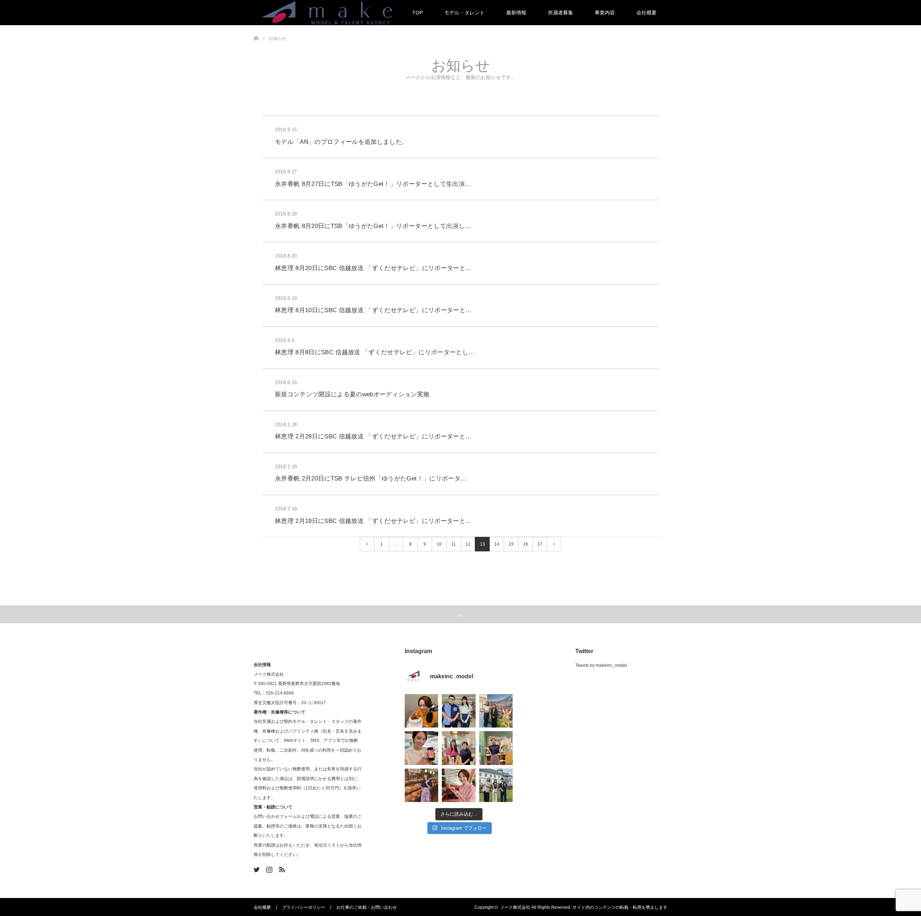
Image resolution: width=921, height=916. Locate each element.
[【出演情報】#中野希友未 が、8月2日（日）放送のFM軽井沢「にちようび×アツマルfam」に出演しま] (496, 748)
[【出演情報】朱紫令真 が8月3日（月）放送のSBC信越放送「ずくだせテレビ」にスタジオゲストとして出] (458, 785)
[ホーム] (256, 28)
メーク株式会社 (515, 907)
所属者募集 (560, 12)
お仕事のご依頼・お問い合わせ (366, 907)
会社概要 (646, 12)
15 (511, 544)
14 (496, 544)
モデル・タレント (464, 12)
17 (540, 544)
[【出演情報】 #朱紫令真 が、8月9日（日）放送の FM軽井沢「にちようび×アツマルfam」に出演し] (421, 748)
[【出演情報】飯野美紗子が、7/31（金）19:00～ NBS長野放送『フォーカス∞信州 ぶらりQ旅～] (496, 785)
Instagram (268, 868)
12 (468, 544)
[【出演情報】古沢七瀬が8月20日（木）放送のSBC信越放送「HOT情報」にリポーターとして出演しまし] (458, 711)
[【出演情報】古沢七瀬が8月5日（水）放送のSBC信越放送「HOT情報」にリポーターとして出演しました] (421, 785)
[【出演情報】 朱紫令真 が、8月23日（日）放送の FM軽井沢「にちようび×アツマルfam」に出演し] (421, 711)
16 (525, 544)
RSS (281, 868)
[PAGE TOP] (460, 614)
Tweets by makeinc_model (601, 665)
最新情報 (516, 12)
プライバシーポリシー (303, 907)
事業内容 (605, 12)
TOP (417, 12)
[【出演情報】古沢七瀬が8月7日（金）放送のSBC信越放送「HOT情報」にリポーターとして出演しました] (458, 748)
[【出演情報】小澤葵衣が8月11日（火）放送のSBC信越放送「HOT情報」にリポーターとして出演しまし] (496, 711)
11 (453, 544)
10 (439, 544)
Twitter (255, 868)
